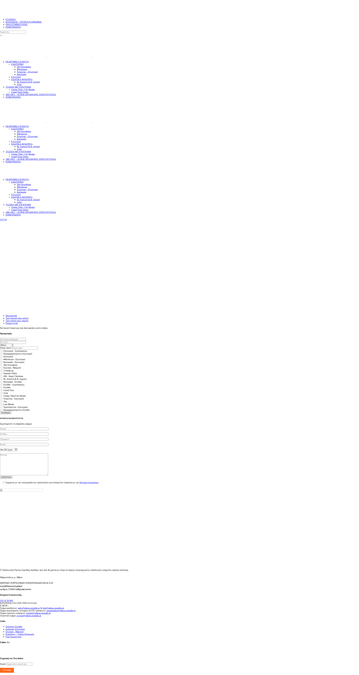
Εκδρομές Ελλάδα (14, 626)
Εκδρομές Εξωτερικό (15, 629)
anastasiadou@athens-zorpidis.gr (61, 610)
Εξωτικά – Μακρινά (14, 631)
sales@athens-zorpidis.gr (29, 608)
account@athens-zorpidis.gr (29, 615)
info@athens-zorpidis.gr (53, 608)
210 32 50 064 (6, 600)
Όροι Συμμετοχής (13, 637)
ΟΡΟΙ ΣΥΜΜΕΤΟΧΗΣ (16, 24)
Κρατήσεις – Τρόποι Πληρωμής (20, 634)
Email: (3, 664)
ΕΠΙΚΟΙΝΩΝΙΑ (13, 27)
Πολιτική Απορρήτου (88, 482)
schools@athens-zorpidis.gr (38, 613)
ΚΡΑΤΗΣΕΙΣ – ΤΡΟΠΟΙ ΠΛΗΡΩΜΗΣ (24, 22)
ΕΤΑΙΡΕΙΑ (11, 19)
